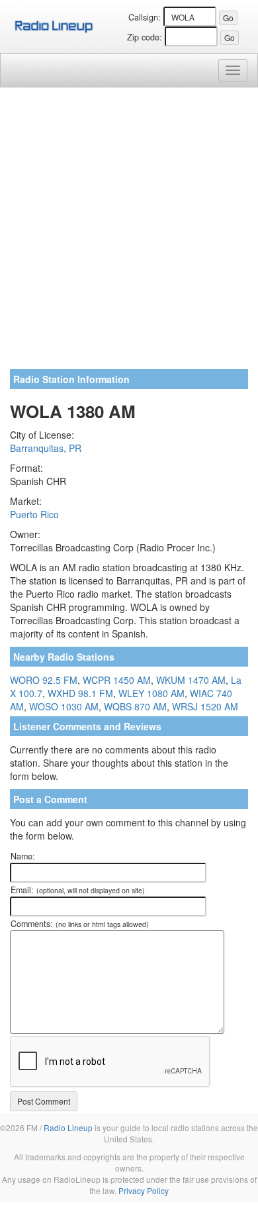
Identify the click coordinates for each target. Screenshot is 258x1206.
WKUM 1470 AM (191, 679)
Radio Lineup (68, 1127)
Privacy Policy (143, 1190)
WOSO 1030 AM (64, 706)
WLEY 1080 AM (151, 693)
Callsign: (144, 17)
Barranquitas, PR (45, 448)
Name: (23, 856)
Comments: (80, 924)
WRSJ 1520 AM (205, 706)
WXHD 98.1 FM (80, 693)
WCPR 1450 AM (117, 679)
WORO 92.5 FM (43, 679)
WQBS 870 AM (135, 706)
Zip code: (144, 37)
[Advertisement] (129, 233)
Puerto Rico (34, 514)
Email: (78, 890)
